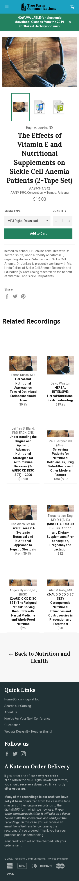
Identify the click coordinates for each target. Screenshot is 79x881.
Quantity (59, 210)
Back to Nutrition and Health (41, 657)
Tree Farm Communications (29, 858)
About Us (10, 712)
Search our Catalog (17, 706)
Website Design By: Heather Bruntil (28, 731)
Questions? (12, 725)
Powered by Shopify (57, 858)
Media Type (12, 210)
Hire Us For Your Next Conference (27, 718)
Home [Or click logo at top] (22, 699)
